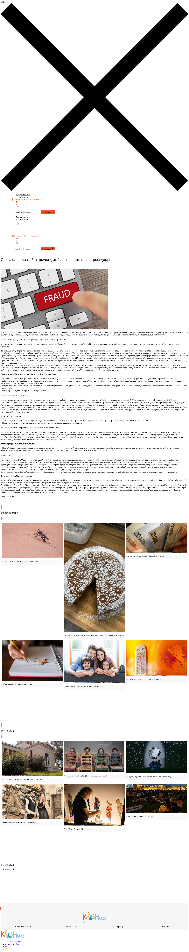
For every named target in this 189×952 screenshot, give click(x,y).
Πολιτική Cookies (71, 926)
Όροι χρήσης (117, 926)
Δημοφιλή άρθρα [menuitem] (12, 944)
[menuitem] (6, 946)
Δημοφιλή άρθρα (22, 197)
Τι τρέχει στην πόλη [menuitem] (13, 942)
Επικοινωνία (164, 926)
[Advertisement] (94, 705)
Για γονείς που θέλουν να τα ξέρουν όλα (27, 199)
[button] (17, 207)
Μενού (18, 222)
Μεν (17, 233)
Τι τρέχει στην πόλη (23, 195)
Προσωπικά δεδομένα (24, 926)
